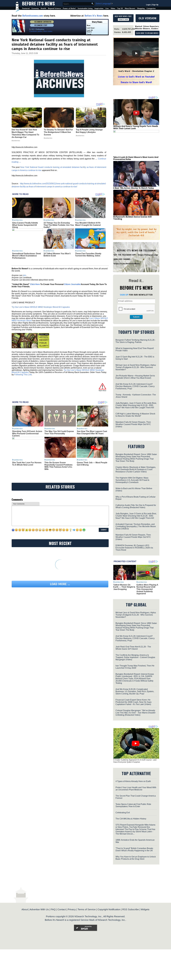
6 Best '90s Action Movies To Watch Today (133, 188)
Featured (26, 8)
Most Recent (130, 8)
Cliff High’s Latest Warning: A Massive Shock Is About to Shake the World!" (135, 415)
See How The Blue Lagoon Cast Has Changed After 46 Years (92, 432)
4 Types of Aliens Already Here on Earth (133, 781)
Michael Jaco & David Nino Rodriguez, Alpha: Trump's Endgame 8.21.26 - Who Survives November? (136, 367)
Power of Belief (69, 8)
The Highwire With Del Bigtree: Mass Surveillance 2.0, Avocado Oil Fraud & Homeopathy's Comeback (132, 480)
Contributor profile (35, 31)
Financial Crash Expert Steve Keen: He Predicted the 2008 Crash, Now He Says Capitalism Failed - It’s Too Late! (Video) (133, 702)
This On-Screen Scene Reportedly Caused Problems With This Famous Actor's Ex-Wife (58, 466)
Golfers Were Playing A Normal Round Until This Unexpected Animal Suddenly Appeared (147, 589)
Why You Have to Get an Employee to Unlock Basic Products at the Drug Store (136, 858)
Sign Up (155, 5)
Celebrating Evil (123, 813)
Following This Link (23, 375)
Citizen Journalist (72, 284)
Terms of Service (87, 909)
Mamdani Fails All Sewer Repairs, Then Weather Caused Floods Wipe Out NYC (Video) (133, 424)
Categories (151, 8)
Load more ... (60, 584)
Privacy (72, 909)
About (25, 909)
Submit (136, 317)
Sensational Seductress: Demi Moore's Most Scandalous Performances (26, 255)
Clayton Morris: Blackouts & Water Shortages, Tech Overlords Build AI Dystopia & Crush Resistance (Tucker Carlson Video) (136, 469)
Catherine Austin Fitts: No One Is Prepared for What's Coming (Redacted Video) (136, 506)
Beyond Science (54, 8)
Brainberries (17, 220)
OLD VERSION (147, 18)
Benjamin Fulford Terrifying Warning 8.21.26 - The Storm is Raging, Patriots (136, 341)
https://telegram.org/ (148, 255)
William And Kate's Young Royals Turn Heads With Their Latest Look (135, 127)
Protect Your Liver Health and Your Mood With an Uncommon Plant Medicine (136, 788)
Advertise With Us (39, 909)
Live (107, 8)
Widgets (145, 909)
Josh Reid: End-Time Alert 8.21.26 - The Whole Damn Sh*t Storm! (133, 648)
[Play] (136, 53)
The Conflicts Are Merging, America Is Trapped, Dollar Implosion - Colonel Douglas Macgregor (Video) (135, 657)
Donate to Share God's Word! (136, 82)
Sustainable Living (85, 8)
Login (148, 5)
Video (113, 8)
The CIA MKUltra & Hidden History (131, 819)
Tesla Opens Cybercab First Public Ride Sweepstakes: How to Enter (133, 805)
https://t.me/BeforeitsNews (127, 263)
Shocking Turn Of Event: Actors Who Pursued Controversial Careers (27, 433)
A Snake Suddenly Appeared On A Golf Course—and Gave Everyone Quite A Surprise (134, 761)
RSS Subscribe (130, 909)
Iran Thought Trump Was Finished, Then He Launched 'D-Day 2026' (135, 667)
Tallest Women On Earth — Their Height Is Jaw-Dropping (124, 587)
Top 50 (120, 8)
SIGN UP (124, 294)
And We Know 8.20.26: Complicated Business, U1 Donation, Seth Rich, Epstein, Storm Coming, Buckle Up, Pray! (135, 691)
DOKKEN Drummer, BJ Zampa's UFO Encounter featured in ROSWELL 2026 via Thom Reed (134, 547)
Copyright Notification (109, 909)
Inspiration (99, 8)
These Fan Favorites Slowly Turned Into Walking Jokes (88, 254)
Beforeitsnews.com (32, 15)
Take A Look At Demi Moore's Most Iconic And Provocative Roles (135, 158)
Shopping (141, 8)
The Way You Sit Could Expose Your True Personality (59, 432)
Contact (61, 909)
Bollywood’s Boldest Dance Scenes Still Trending (132, 217)
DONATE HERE (123, 19)
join (24, 275)
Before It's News (38, 3)
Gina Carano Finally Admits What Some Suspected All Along (25, 225)
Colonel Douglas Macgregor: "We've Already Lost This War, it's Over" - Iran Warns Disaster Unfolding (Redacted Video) (135, 712)
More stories (47, 31)
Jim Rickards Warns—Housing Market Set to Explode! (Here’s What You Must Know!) (135, 377)
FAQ (53, 909)
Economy (35, 8)
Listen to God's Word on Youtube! (136, 76)
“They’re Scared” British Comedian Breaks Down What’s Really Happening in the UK (134, 849)
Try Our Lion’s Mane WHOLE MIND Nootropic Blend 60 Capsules (41, 307)
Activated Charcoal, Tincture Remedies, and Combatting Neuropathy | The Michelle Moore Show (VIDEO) (136, 526)
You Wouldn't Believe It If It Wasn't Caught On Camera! (88, 224)
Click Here (35, 284)
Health (43, 8)
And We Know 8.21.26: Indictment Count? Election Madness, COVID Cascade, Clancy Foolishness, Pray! (135, 386)
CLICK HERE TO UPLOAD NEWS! (147, 33)
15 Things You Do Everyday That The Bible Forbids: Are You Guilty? (59, 225)
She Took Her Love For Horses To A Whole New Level (26, 464)
